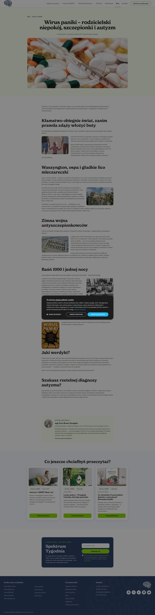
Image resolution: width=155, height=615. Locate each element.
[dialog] (77, 307)
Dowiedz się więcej (79, 309)
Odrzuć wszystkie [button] (76, 314)
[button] (54, 314)
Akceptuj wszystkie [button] (98, 314)
